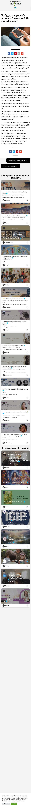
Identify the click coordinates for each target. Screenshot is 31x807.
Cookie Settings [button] (6, 803)
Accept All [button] (14, 803)
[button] (9, 53)
